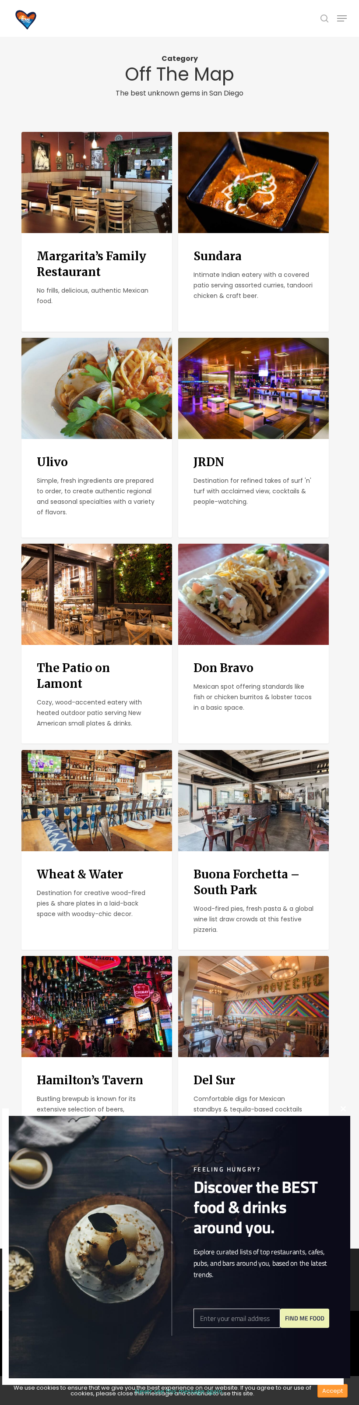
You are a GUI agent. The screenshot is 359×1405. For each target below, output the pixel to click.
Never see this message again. (179, 1391)
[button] (342, 18)
